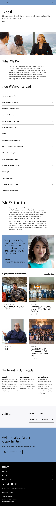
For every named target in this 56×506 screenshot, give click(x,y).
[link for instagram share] (7, 483)
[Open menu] (3, 2)
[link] (28, 472)
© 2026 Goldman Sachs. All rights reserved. (13, 489)
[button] (8, 2)
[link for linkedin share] (3, 483)
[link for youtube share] (11, 483)
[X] (16, 483)
